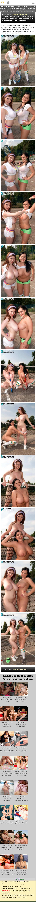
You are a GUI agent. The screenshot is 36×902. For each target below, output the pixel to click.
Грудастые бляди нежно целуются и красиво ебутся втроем (20, 700)
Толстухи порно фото (19, 14)
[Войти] (8, 2)
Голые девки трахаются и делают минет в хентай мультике (7, 824)
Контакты (19, 879)
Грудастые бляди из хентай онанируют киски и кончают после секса (20, 749)
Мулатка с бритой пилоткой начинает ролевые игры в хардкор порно (20, 774)
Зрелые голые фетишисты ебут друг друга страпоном (7, 848)
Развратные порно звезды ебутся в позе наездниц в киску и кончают (7, 873)
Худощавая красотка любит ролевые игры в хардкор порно (6, 774)
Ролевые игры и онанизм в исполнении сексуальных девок (6, 725)
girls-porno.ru (6, 890)
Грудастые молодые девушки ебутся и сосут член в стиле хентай (21, 824)
